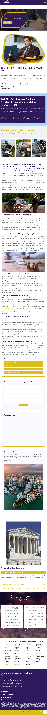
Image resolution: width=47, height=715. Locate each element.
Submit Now (23, 405)
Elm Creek (17, 644)
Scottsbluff (38, 644)
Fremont (17, 647)
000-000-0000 (9, 694)
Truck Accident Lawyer (8, 308)
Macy (27, 652)
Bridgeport (7, 658)
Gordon (17, 653)
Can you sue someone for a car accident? (13, 584)
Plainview (28, 663)
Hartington (18, 658)
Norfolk (27, 655)
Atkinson (7, 649)
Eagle (6, 664)
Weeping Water (40, 656)
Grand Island (18, 655)
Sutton (37, 652)
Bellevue (7, 653)
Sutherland (38, 650)
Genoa (17, 652)
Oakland (28, 658)
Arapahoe (7, 645)
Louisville (28, 649)
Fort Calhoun (18, 645)
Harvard (17, 659)
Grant (16, 656)
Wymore (38, 661)
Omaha (27, 659)
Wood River (39, 659)
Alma (6, 644)
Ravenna (28, 664)
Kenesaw (28, 645)
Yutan (37, 663)
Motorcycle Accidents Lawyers (32, 681)
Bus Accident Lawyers (11, 365)
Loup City (28, 650)
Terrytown (38, 653)
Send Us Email (7, 697)
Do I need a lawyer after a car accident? (13, 572)
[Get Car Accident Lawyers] (6, 1)
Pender (27, 661)
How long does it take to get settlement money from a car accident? (20, 588)
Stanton (38, 647)
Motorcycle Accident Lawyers (13, 372)
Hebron (17, 663)
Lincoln (27, 647)
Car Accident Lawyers (11, 362)
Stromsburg (39, 649)
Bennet (7, 655)
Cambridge (7, 661)
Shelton (38, 645)
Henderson (18, 664)
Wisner (37, 658)
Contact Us (7, 22)
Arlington (7, 647)
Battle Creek (8, 650)
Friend (16, 649)
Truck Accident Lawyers (12, 369)
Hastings (17, 661)
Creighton (7, 663)
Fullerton (17, 650)
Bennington (8, 656)
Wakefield (38, 655)
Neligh (27, 653)
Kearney (28, 644)
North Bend (28, 656)
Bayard (6, 652)
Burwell (7, 659)
